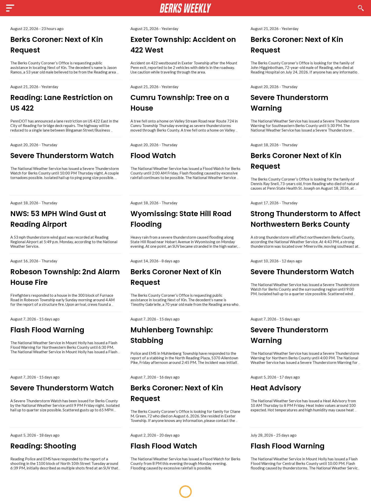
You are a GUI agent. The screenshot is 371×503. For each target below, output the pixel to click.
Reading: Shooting (43, 446)
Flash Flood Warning (47, 330)
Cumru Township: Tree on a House (179, 103)
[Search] (361, 8)
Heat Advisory (276, 388)
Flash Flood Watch (163, 446)
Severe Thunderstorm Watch (62, 156)
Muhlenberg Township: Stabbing (171, 335)
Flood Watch (153, 156)
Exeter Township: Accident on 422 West (183, 45)
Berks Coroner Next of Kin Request (296, 161)
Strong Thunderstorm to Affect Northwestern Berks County (305, 219)
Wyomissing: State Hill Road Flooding (180, 219)
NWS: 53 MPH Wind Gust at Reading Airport (58, 219)
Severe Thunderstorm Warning (289, 103)
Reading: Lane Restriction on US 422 (61, 103)
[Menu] (10, 8)
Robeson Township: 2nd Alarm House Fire (65, 277)
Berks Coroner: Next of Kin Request (56, 45)
